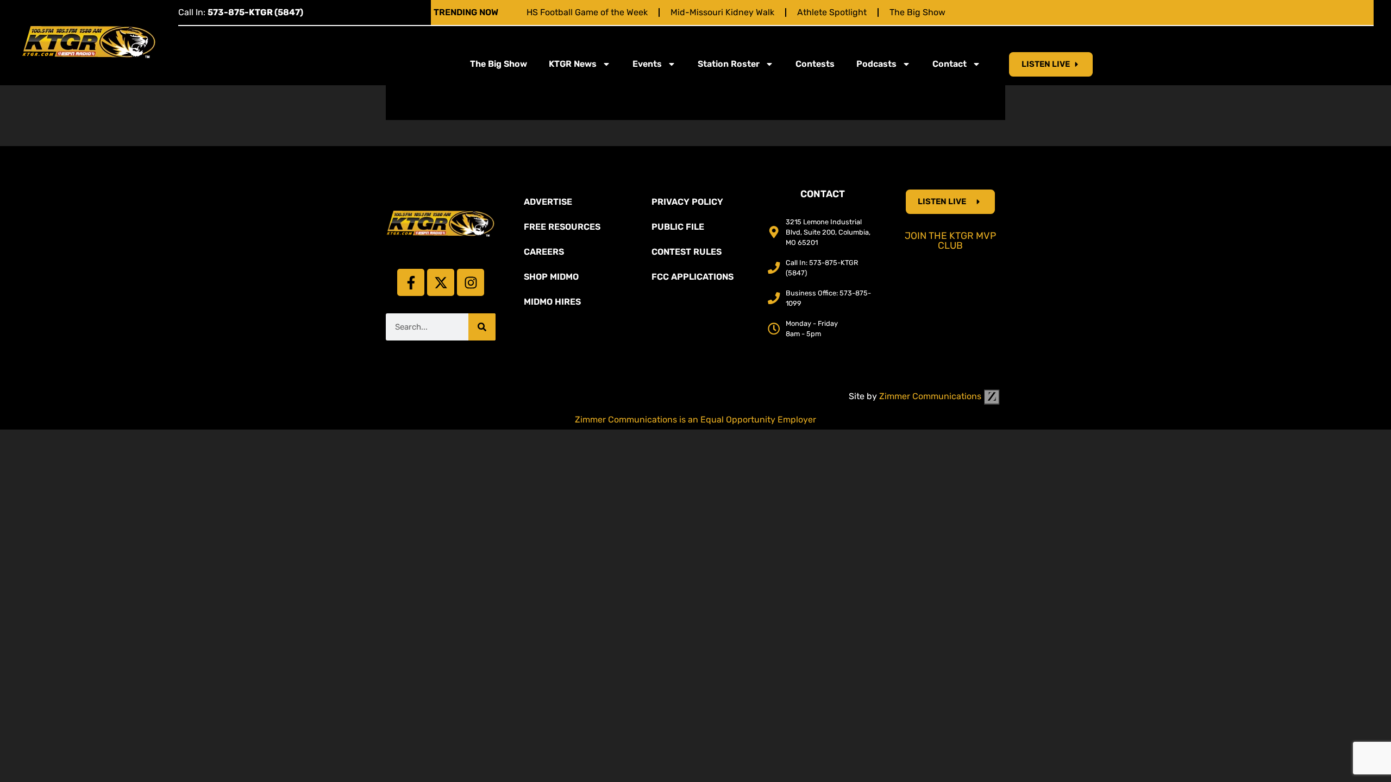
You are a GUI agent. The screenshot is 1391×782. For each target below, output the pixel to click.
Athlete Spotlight (832, 12)
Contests (815, 64)
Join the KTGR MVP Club (950, 240)
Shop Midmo (551, 277)
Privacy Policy (687, 202)
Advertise (548, 202)
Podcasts (876, 64)
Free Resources (562, 227)
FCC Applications (692, 277)
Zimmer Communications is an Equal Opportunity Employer (695, 419)
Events (647, 64)
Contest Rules (686, 252)
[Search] (482, 326)
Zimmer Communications (931, 396)
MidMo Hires (552, 302)
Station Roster (729, 64)
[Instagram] (470, 282)
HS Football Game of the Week (587, 12)
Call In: (240, 12)
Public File (677, 227)
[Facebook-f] (410, 282)
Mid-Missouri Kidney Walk (722, 12)
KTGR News (573, 64)
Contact (949, 64)
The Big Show (917, 12)
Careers (544, 252)
